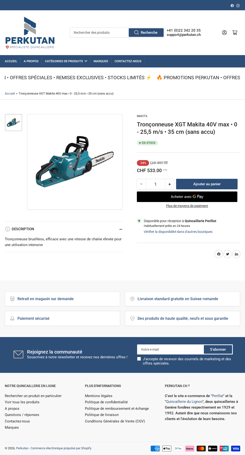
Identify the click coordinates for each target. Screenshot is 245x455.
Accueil (11, 61)
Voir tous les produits (22, 402)
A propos (31, 61)
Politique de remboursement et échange (117, 408)
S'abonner (218, 349)
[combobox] (117, 33)
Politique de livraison (102, 415)
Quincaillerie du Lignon (184, 401)
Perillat (217, 396)
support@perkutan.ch (184, 35)
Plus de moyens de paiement (187, 206)
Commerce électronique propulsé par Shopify (61, 448)
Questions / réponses (22, 415)
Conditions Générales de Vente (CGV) (115, 421)
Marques (101, 61)
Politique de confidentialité (106, 402)
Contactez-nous (128, 61)
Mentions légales (98, 396)
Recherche (149, 32)
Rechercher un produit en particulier (33, 396)
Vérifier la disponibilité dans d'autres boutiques (178, 232)
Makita (142, 116)
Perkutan (22, 448)
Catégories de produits (64, 61)
